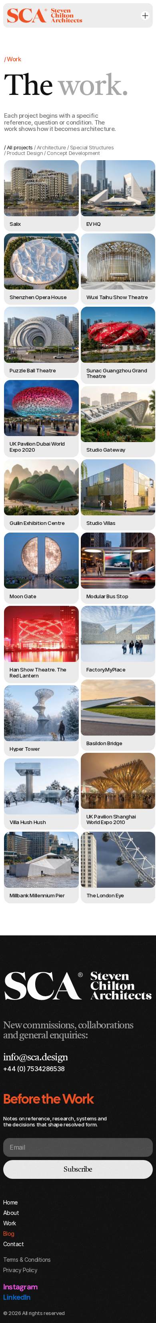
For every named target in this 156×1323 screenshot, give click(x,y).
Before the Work (48, 1098)
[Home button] (44, 15)
